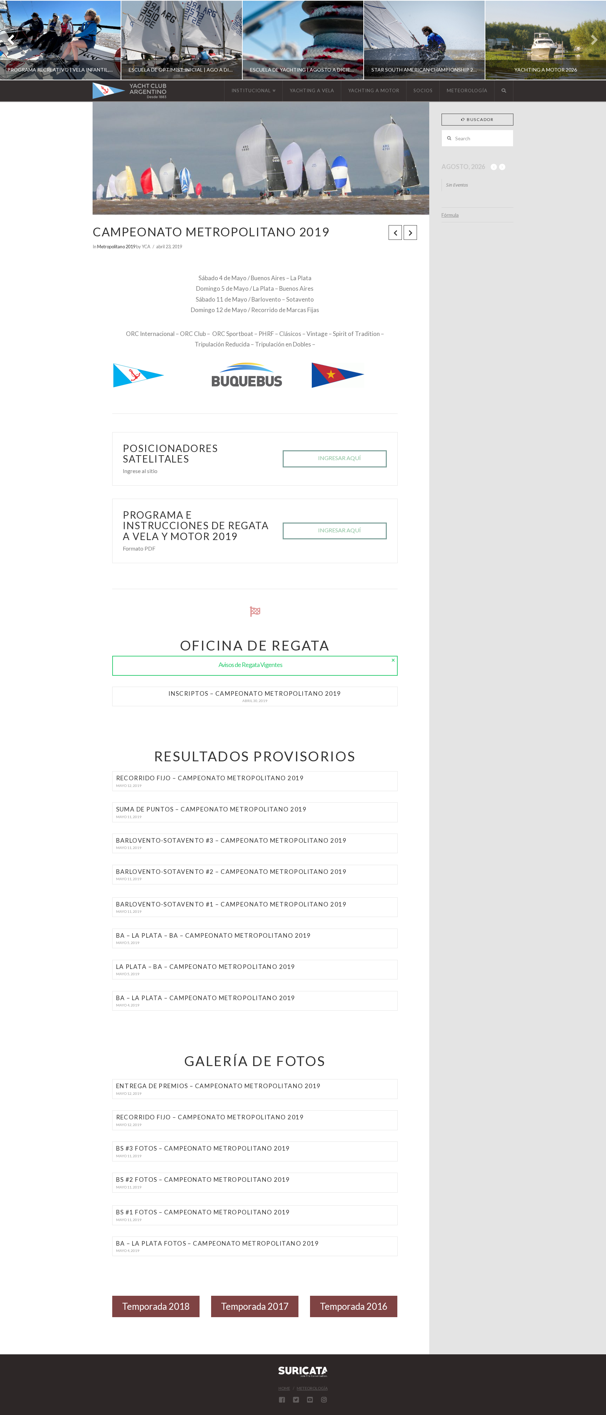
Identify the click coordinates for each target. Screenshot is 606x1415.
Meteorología (312, 1388)
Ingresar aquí (339, 457)
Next (591, 40)
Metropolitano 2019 (116, 246)
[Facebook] (282, 1399)
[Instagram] (324, 1399)
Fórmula (450, 215)
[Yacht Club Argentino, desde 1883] (129, 90)
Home (284, 1388)
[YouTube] (310, 1399)
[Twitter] (296, 1399)
